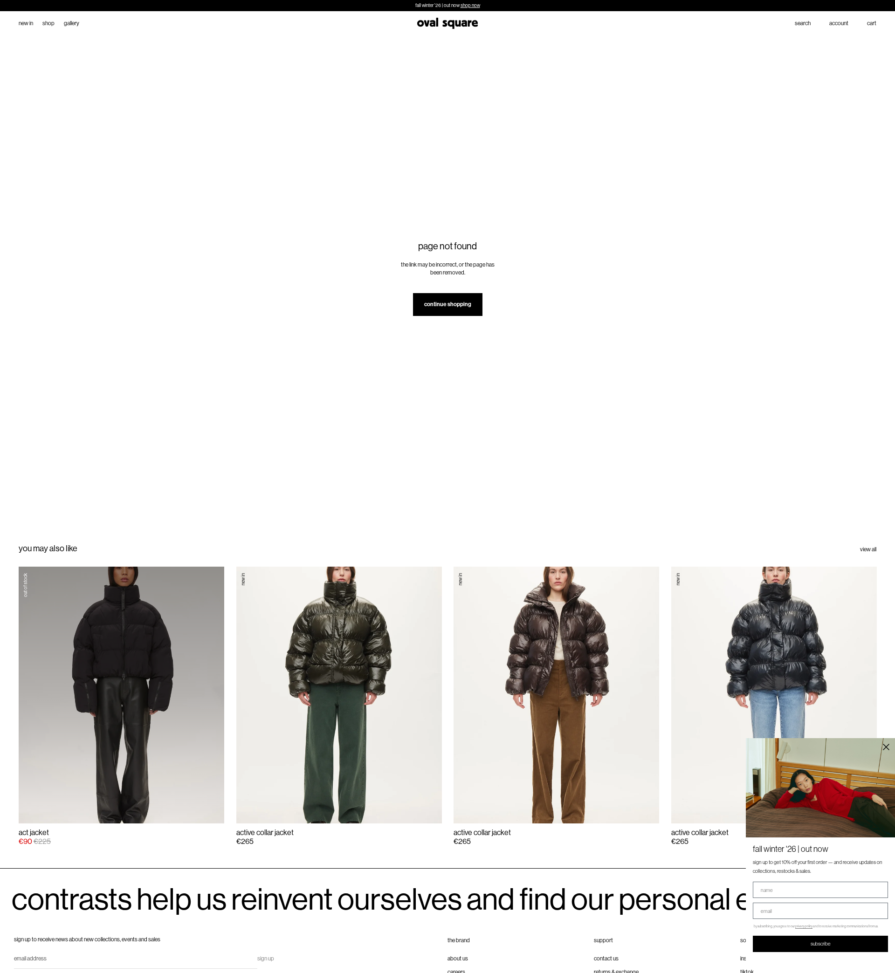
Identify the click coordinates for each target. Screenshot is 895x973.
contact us (606, 958)
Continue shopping (447, 304)
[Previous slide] (34, 695)
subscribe (821, 943)
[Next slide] (209, 695)
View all (868, 549)
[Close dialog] (886, 747)
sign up (265, 958)
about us (458, 958)
